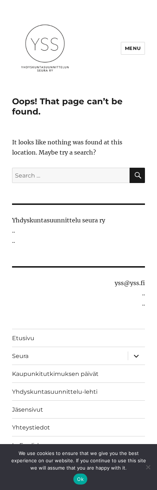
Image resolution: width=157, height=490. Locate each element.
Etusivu (23, 338)
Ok (80, 479)
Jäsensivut (27, 409)
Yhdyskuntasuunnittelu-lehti (54, 391)
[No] (148, 467)
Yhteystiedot (31, 427)
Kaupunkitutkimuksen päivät (55, 373)
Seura (20, 356)
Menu (133, 48)
